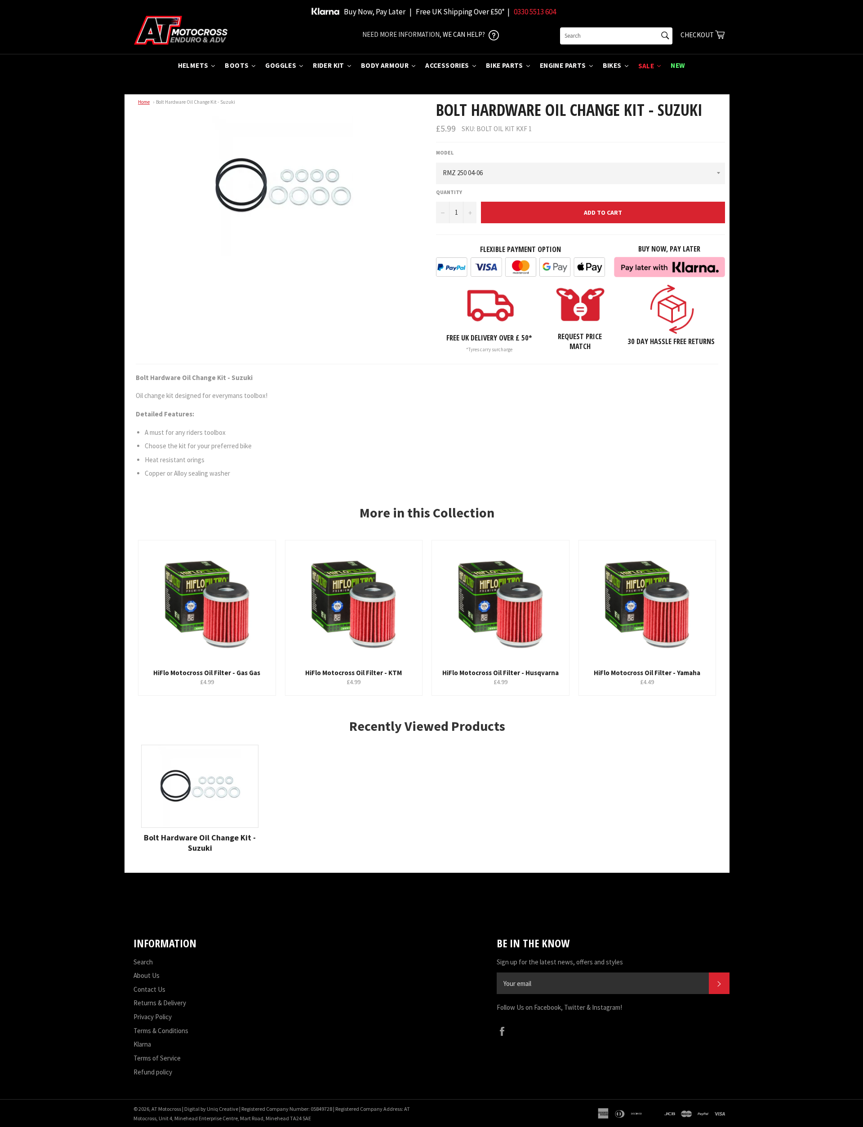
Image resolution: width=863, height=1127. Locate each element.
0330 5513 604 (535, 12)
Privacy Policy (152, 1016)
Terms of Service (157, 1058)
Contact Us (149, 989)
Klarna (142, 1044)
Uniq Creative (222, 1108)
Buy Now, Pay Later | (378, 12)
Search (143, 962)
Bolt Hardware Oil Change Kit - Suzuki (195, 102)
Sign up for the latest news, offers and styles (560, 962)
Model (445, 152)
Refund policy (152, 1072)
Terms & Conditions (160, 1030)
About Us (146, 975)
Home (144, 102)
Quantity (449, 192)
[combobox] (616, 35)
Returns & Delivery (159, 1003)
